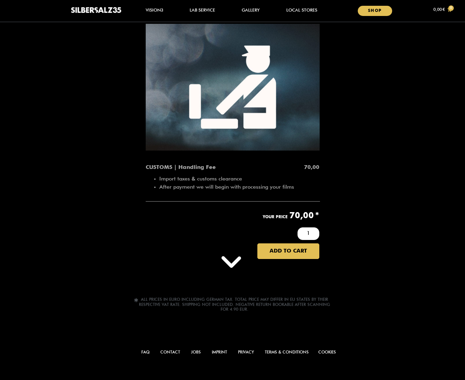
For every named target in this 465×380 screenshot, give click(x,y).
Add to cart (288, 251)
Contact (170, 352)
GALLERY (251, 10)
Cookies (327, 352)
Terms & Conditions (287, 352)
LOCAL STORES (301, 10)
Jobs (196, 352)
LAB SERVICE (202, 10)
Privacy (246, 352)
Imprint (219, 352)
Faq (145, 352)
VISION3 (154, 10)
